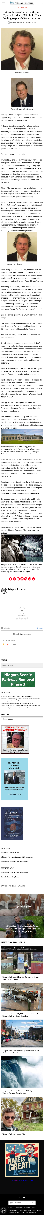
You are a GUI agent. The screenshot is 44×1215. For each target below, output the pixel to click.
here (16, 1180)
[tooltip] (10, 578)
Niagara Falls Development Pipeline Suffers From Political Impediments (20, 1052)
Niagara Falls (22, 8)
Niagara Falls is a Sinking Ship (13, 1134)
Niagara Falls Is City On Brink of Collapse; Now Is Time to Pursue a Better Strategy (21, 1092)
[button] (40, 665)
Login (41, 628)
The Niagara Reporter (29, 1207)
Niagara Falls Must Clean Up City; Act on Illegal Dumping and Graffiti (20, 978)
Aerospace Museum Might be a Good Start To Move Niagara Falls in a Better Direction (21, 1015)
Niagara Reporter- (18, 22)
